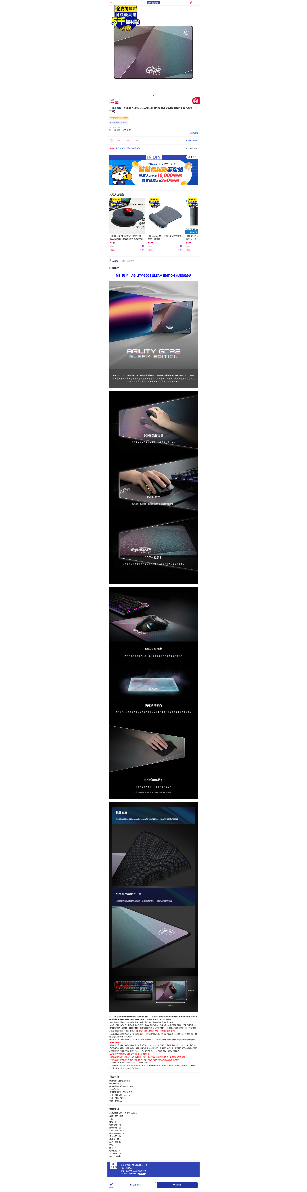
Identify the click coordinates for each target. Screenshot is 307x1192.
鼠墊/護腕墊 (127, 130)
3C (110, 130)
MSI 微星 (116, 108)
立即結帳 (177, 1185)
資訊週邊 (117, 130)
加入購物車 (135, 1185)
